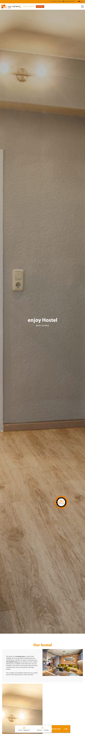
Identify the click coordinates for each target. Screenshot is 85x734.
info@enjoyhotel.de (70, 1)
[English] (81, 1)
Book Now (40, 6)
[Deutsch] (79, 1)
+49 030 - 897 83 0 (56, 1)
